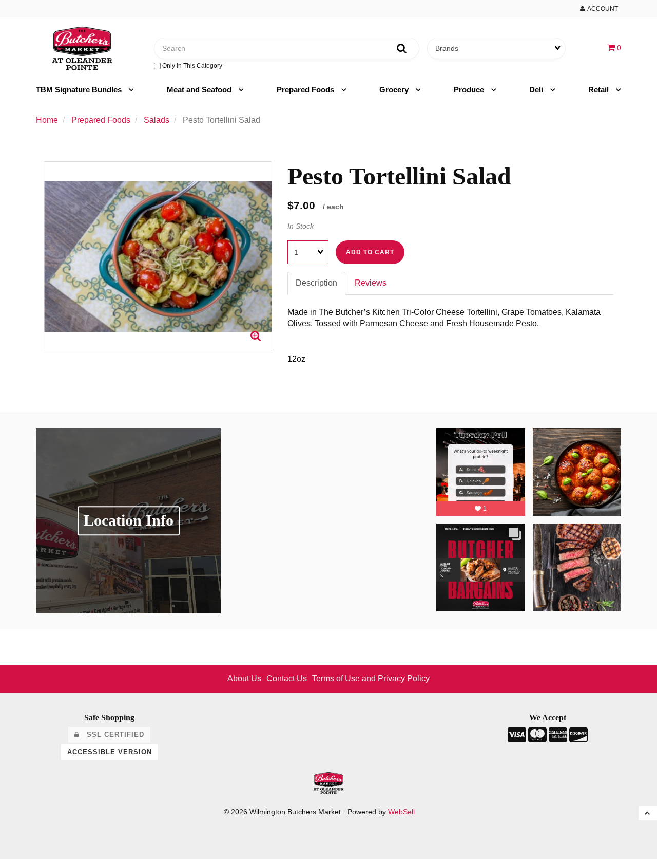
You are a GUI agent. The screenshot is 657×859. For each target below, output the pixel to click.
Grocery (395, 89)
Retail (599, 89)
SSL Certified (111, 734)
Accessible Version (109, 752)
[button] (614, 47)
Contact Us (286, 678)
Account (601, 8)
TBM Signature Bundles (80, 89)
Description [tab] (316, 282)
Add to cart (370, 252)
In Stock (300, 226)
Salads (156, 120)
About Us (244, 678)
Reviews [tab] (371, 282)
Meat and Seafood (200, 89)
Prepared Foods (306, 89)
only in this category (191, 65)
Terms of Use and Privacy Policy (371, 678)
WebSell (401, 812)
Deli (537, 89)
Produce (470, 89)
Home (47, 120)
